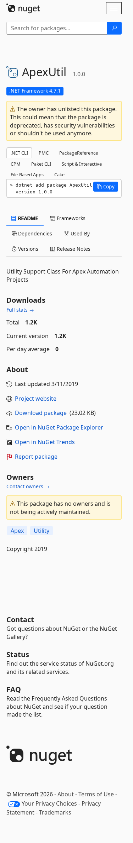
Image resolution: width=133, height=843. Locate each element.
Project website (35, 398)
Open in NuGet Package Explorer (59, 427)
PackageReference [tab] (78, 153)
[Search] (114, 28)
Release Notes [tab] (72, 248)
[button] (105, 187)
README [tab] (27, 218)
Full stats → (20, 309)
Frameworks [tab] (70, 218)
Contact (20, 619)
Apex (17, 531)
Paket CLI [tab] (41, 164)
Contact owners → (28, 486)
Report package (36, 456)
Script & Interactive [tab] (82, 164)
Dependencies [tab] (34, 233)
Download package (41, 413)
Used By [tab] (79, 233)
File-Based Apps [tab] (27, 174)
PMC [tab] (44, 153)
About (65, 794)
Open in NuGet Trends (45, 442)
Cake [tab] (59, 174)
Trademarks (55, 812)
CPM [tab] (16, 164)
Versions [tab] (27, 248)
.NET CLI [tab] (19, 153)
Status (17, 654)
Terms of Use (96, 794)
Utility (41, 531)
